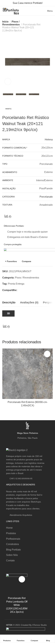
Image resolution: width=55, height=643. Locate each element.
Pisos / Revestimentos (27, 277)
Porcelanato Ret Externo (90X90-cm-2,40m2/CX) (28, 404)
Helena (49, 139)
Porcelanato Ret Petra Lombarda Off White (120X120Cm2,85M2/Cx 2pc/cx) (16, 605)
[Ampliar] (8, 81)
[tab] (9, 303)
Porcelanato (46, 196)
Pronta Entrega (16, 283)
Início (5, 21)
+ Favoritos (11, 261)
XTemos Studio (39, 625)
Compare (26, 261)
